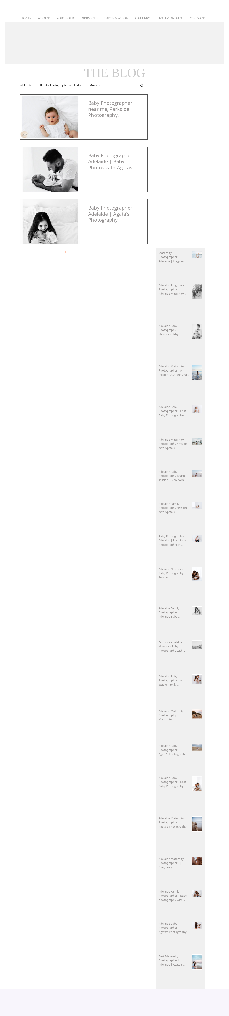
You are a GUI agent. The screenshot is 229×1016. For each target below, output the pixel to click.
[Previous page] (56, 252)
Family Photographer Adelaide (60, 85)
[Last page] (121, 252)
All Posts (25, 85)
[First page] (46, 252)
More (93, 85)
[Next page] (112, 252)
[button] (142, 86)
